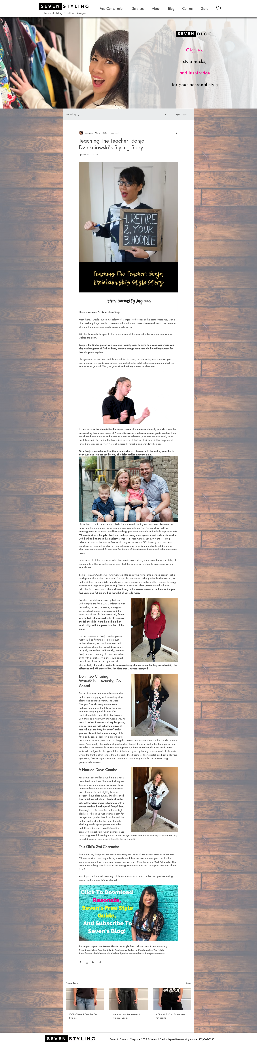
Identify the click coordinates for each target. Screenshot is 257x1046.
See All (188, 983)
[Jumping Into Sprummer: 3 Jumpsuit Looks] (128, 999)
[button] (219, 8)
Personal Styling (72, 114)
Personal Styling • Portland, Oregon (65, 13)
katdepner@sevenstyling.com (179, 1039)
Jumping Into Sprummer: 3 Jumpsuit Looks (126, 1016)
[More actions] (176, 132)
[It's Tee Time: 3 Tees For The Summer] (85, 999)
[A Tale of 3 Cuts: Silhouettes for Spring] (172, 999)
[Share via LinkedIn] (93, 962)
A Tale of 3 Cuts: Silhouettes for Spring (170, 1016)
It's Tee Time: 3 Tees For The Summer (83, 1016)
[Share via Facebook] (80, 962)
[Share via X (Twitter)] (87, 962)
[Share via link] (100, 962)
